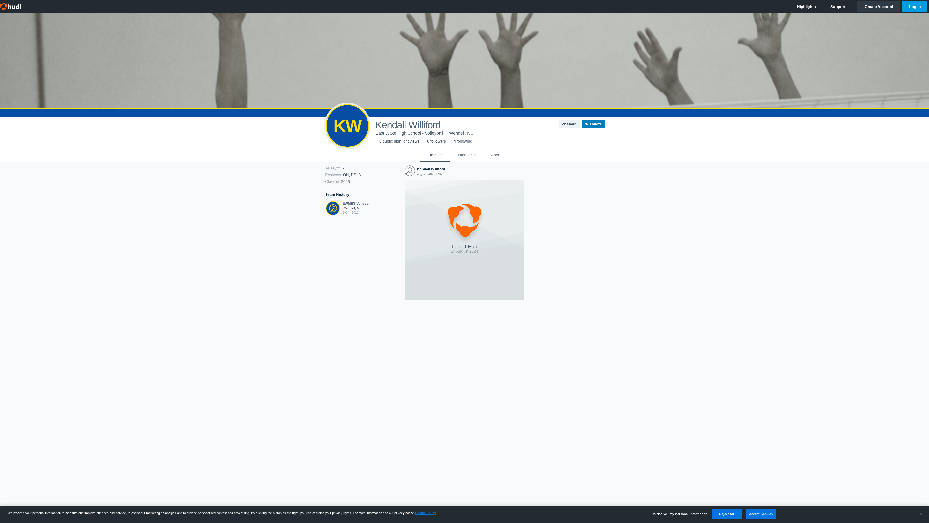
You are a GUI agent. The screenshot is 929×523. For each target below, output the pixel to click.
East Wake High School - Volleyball (409, 133)
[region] (464, 514)
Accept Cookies (761, 514)
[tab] (435, 155)
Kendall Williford (431, 169)
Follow (595, 124)
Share (571, 124)
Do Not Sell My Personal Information (680, 514)
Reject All (726, 514)
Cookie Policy (425, 513)
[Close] (921, 514)
